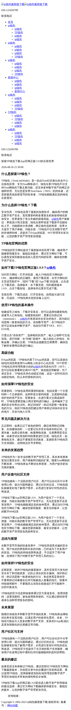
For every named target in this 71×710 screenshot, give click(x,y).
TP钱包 (19, 32)
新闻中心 (13, 77)
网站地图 (12, 705)
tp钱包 (11, 25)
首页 (10, 22)
